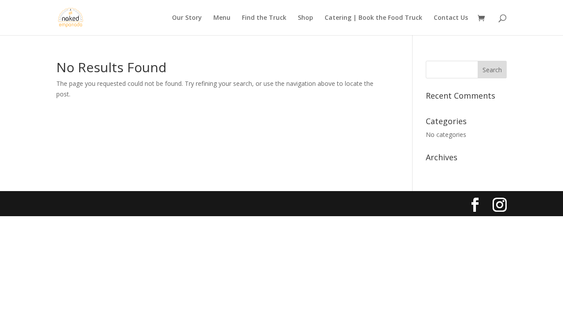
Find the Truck (264, 18)
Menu (221, 18)
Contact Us (451, 18)
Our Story (187, 18)
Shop (305, 18)
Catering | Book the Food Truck (373, 18)
